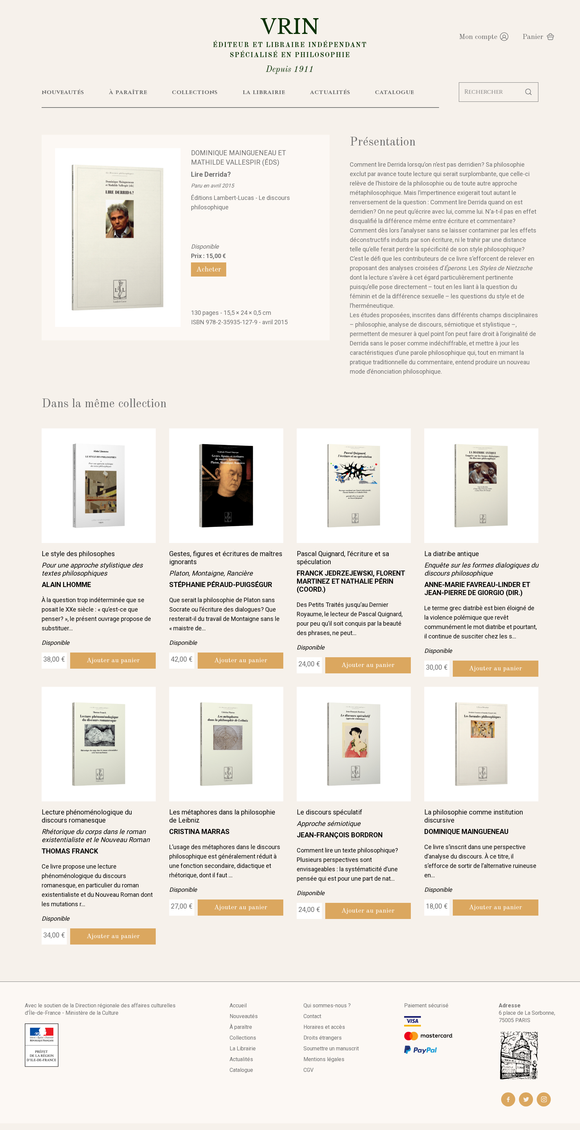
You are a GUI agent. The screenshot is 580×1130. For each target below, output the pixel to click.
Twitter (526, 1099)
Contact (312, 1016)
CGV (308, 1070)
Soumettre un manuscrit (331, 1048)
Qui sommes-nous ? (327, 1005)
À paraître (241, 1027)
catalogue (394, 92)
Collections (243, 1038)
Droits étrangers (322, 1038)
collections (195, 92)
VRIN (290, 44)
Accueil (238, 1005)
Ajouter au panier (113, 660)
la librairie (264, 92)
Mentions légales (323, 1059)
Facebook (508, 1099)
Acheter (208, 269)
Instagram (544, 1099)
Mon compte (478, 37)
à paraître (128, 92)
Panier (532, 37)
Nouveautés (244, 1016)
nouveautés (63, 92)
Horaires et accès (324, 1027)
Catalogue (241, 1070)
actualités (330, 92)
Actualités (241, 1059)
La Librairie (243, 1048)
